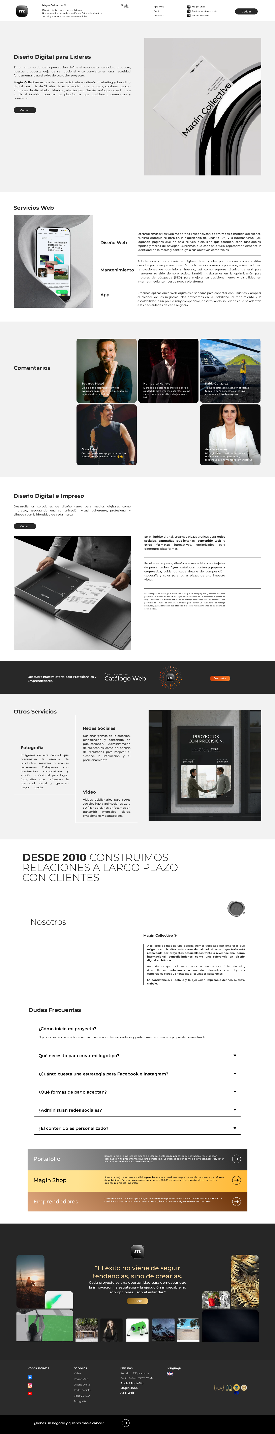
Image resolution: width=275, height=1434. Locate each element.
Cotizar (246, 11)
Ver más (220, 678)
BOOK (137, 1301)
